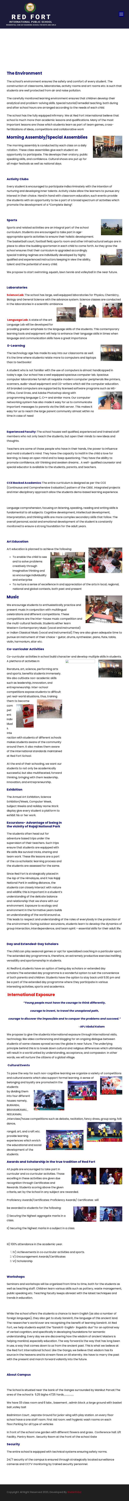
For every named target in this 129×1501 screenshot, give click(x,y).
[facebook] (109, 1492)
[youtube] (115, 1492)
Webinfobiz (74, 1492)
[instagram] (121, 1492)
